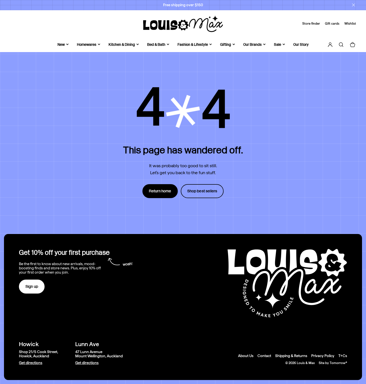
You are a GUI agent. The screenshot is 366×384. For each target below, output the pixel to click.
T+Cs (342, 356)
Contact (264, 356)
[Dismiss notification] (353, 4)
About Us (245, 356)
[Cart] (352, 44)
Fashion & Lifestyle (193, 44)
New (61, 44)
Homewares (86, 44)
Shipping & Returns (291, 356)
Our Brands (252, 44)
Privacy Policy (322, 356)
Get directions (30, 363)
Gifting (225, 44)
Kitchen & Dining (122, 44)
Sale (277, 44)
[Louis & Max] (183, 23)
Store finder (311, 23)
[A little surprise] (183, 111)
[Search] (341, 45)
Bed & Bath (156, 44)
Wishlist (350, 23)
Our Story (301, 44)
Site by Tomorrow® (333, 363)
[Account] (330, 45)
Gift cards (332, 23)
